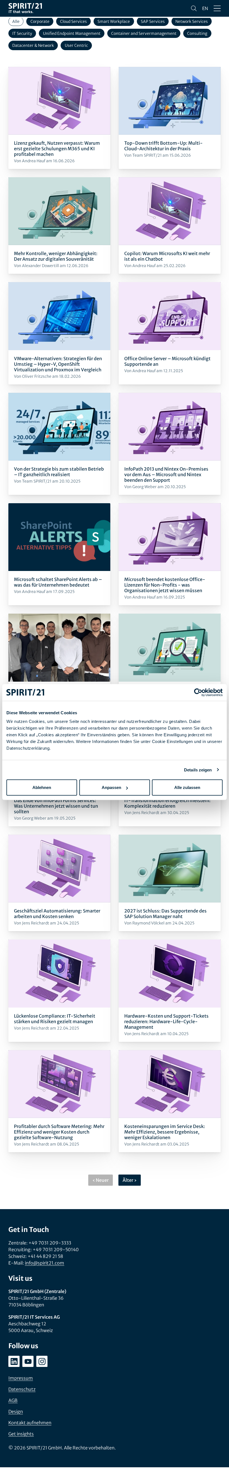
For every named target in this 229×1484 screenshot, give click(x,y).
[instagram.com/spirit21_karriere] (41, 1361)
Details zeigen (198, 769)
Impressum (20, 1378)
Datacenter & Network (33, 45)
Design (15, 1411)
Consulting (197, 33)
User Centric (76, 45)
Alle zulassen (187, 787)
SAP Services (153, 21)
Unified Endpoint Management (72, 33)
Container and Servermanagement (143, 33)
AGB (13, 1400)
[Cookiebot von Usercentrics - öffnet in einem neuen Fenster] (198, 692)
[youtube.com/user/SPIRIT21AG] (28, 1361)
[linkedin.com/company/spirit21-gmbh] (14, 1361)
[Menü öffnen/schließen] (217, 8)
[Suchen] (193, 8)
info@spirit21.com (44, 1263)
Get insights (21, 1434)
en (205, 8)
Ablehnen (41, 787)
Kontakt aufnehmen (29, 1422)
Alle (16, 21)
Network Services (191, 21)
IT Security (22, 33)
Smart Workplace (113, 21)
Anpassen (111, 787)
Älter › (130, 1180)
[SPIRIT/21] (25, 8)
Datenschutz (21, 1389)
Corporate (39, 21)
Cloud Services (73, 21)
